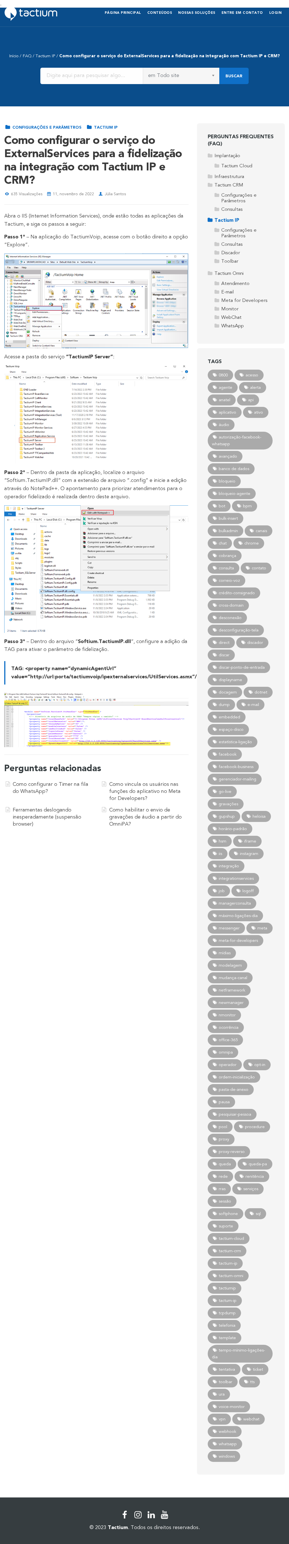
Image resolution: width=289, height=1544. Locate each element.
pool (223, 1126)
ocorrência (228, 1027)
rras (222, 1188)
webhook (227, 1431)
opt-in (259, 1064)
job (222, 890)
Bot (222, 505)
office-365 (228, 1039)
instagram (249, 853)
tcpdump (227, 1312)
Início (14, 55)
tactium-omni (231, 1275)
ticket (258, 1369)
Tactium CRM (228, 185)
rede (223, 1176)
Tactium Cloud (236, 166)
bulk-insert (228, 518)
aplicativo (227, 412)
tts (252, 1381)
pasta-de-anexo (233, 1089)
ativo (258, 412)
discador (255, 642)
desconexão (230, 617)
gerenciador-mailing (237, 779)
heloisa (259, 816)
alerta (255, 387)
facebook (228, 754)
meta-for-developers (238, 940)
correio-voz (229, 580)
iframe (250, 841)
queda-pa (258, 1163)
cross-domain (231, 605)
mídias (225, 952)
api (251, 399)
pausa (224, 1101)
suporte (226, 1226)
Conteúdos (159, 13)
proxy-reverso (232, 1151)
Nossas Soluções (196, 13)
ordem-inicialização (237, 1077)
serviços (250, 1188)
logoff (248, 890)
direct (224, 642)
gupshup (227, 816)
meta (262, 928)
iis (220, 853)
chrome (251, 543)
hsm (222, 841)
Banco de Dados (234, 468)
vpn (222, 1419)
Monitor (229, 309)
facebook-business (236, 766)
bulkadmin (228, 530)
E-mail (227, 292)
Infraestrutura (229, 176)
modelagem (230, 965)
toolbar (225, 1381)
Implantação (227, 156)
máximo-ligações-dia (238, 915)
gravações (228, 803)
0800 (223, 375)
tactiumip (227, 1288)
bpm (247, 505)
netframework (232, 990)
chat (223, 543)
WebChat (231, 317)
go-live (225, 791)
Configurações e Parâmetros (46, 127)
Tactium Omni (229, 273)
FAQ (27, 55)
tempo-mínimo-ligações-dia (238, 1353)
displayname (230, 679)
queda (225, 1163)
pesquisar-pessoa (235, 1114)
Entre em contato (242, 13)
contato (259, 568)
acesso (252, 375)
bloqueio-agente (234, 493)
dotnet (261, 692)
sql (258, 1213)
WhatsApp (232, 326)
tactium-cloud (231, 1238)
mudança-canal (233, 977)
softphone (228, 1213)
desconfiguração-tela (239, 630)
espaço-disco (231, 729)
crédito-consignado (237, 592)
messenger (229, 928)
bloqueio (227, 481)
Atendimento (235, 283)
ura (222, 1394)
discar (224, 654)
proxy (224, 1139)
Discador (230, 253)
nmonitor (227, 1014)
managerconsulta (235, 903)
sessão (225, 1201)
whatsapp (228, 1443)
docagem (228, 692)
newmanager (231, 1002)
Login (275, 13)
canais (261, 530)
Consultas (232, 209)
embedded (229, 717)
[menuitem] (123, 13)
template (227, 1337)
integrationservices (236, 878)
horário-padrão (233, 828)
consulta (226, 568)
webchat (251, 1419)
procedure (255, 1126)
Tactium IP (45, 55)
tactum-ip (228, 1300)
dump (224, 704)
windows (227, 1456)
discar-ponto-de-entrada (242, 667)
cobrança (227, 555)
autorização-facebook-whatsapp (236, 440)
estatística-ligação (235, 741)
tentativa (227, 1369)
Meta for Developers (244, 300)
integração (229, 866)
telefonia (227, 1325)
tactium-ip (228, 1263)
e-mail (253, 704)
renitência (255, 1176)
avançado (228, 456)
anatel (224, 399)
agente (225, 387)
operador (228, 1064)
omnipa (226, 1052)
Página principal (123, 13)
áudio (224, 424)
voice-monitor (232, 1406)
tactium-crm (230, 1250)
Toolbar (229, 261)
